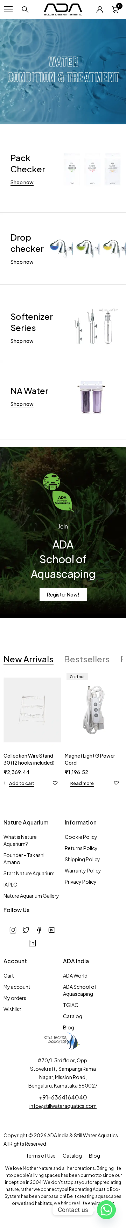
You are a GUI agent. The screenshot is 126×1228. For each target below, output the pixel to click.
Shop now (22, 182)
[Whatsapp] (106, 1209)
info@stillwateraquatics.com (63, 1106)
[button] (19, 783)
